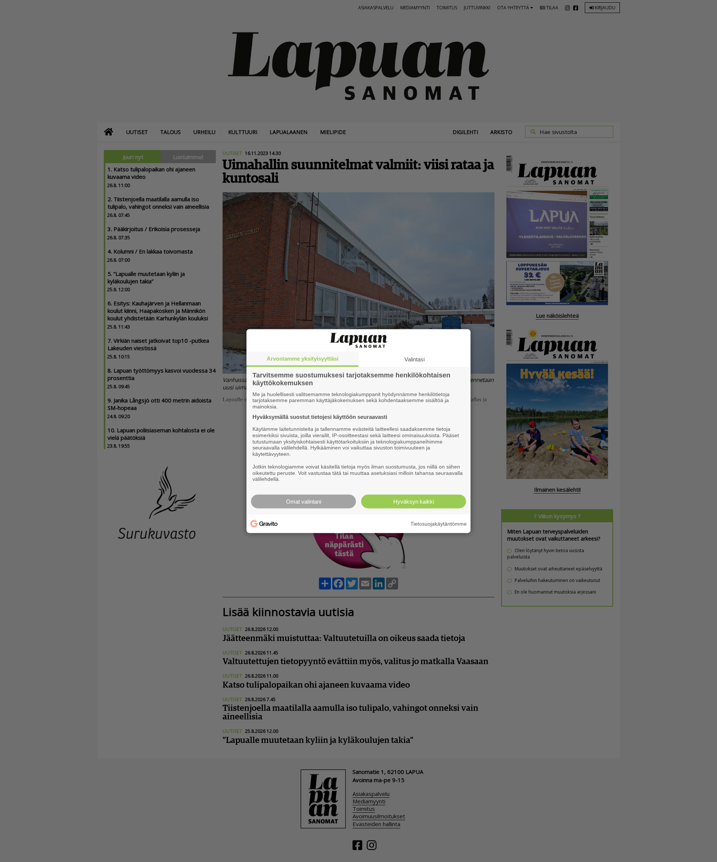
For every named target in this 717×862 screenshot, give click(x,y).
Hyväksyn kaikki (413, 501)
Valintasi (414, 359)
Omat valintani (303, 501)
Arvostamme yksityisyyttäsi (302, 358)
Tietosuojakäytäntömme (438, 523)
